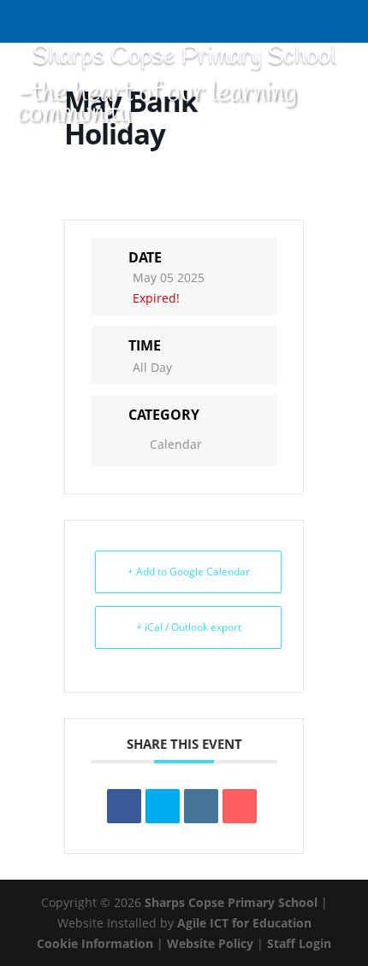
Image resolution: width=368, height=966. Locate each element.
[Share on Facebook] (124, 806)
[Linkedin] (201, 806)
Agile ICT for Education (244, 923)
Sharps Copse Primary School (231, 902)
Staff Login (299, 943)
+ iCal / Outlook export (188, 627)
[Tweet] (162, 806)
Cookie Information (95, 943)
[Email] (240, 806)
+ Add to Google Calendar (189, 571)
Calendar (176, 444)
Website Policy (210, 943)
